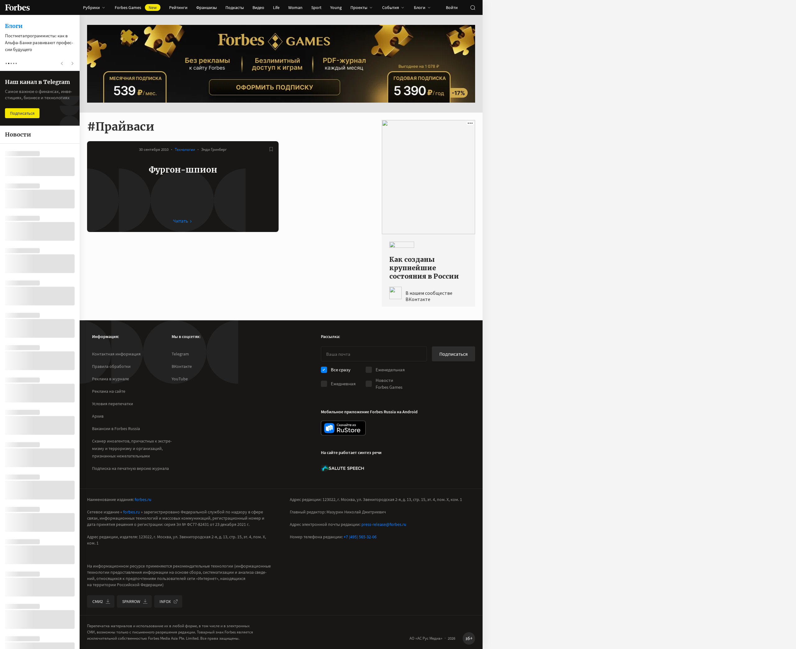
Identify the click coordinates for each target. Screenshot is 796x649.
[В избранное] (271, 149)
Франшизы (206, 7)
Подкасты (234, 7)
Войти (452, 7)
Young (336, 7)
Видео (258, 7)
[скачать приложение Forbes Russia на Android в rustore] (343, 428)
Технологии (185, 149)
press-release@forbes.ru (383, 524)
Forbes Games (136, 7)
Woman (295, 7)
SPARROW (131, 601)
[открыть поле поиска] (473, 7)
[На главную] (17, 7)
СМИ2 (97, 601)
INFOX (165, 601)
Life (276, 7)
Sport (316, 7)
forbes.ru (143, 499)
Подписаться (453, 354)
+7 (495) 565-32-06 (360, 537)
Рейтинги (178, 7)
